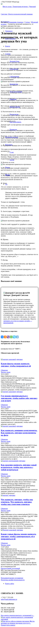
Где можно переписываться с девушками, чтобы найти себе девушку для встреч (19, 398)
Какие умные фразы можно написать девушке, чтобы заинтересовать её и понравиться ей (18, 536)
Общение (4, 370)
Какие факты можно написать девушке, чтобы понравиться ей (16, 364)
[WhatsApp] (11, 337)
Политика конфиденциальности (13, 580)
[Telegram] (17, 337)
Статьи (27, 22)
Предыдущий (6, 568)
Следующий (15, 568)
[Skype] (14, 337)
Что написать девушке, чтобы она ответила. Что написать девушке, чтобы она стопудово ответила (17, 501)
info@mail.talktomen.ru (9, 599)
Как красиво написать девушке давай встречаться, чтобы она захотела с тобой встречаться (19, 467)
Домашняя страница (15, 22)
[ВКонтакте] (2, 337)
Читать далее (5, 372)
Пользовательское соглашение (12, 578)
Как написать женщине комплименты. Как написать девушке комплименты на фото (19, 432)
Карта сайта (9, 583)
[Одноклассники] (5, 337)
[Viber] (8, 337)
